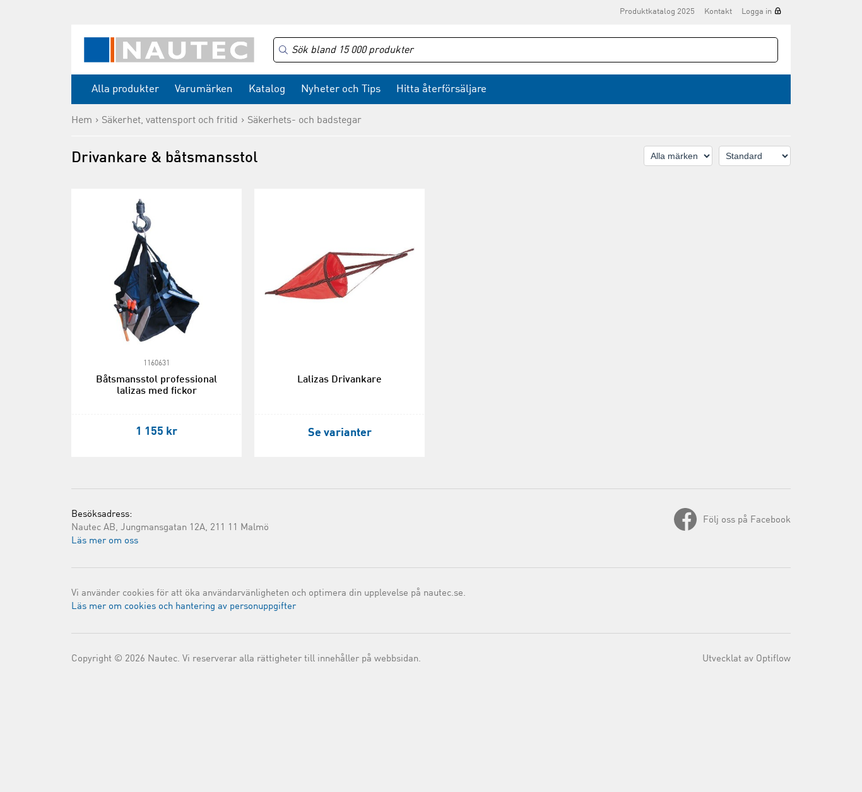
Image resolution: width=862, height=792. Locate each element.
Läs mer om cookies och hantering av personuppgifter (183, 607)
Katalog (267, 89)
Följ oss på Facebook (747, 520)
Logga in (756, 12)
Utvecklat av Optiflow (746, 659)
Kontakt (718, 12)
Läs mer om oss (104, 541)
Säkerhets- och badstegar (304, 120)
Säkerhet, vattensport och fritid (170, 120)
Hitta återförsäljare (441, 89)
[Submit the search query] (283, 50)
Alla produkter (125, 89)
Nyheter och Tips (341, 89)
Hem (81, 120)
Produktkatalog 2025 (657, 12)
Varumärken (204, 89)
